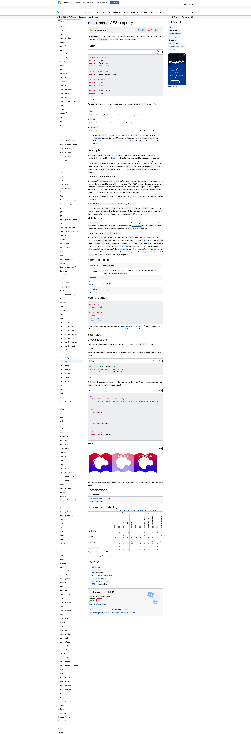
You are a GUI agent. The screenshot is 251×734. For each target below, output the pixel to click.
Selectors (61, 709)
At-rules (61, 725)
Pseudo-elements (64, 721)
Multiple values (96, 218)
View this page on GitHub (98, 613)
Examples (172, 40)
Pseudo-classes (64, 717)
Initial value (93, 266)
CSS (101, 36)
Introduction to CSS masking (102, 576)
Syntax (171, 27)
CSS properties (99, 578)
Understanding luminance (101, 176)
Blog (161, 12)
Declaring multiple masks (100, 581)
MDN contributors (130, 610)
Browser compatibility (177, 46)
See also (172, 49)
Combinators (62, 713)
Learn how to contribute (97, 604)
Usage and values (97, 339)
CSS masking (96, 584)
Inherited (92, 277)
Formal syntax (174, 37)
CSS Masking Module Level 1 (132, 326)
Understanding (104, 233)
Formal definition (175, 34)
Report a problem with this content (123, 613)
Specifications (174, 43)
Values (91, 99)
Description (173, 30)
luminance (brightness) (110, 123)
